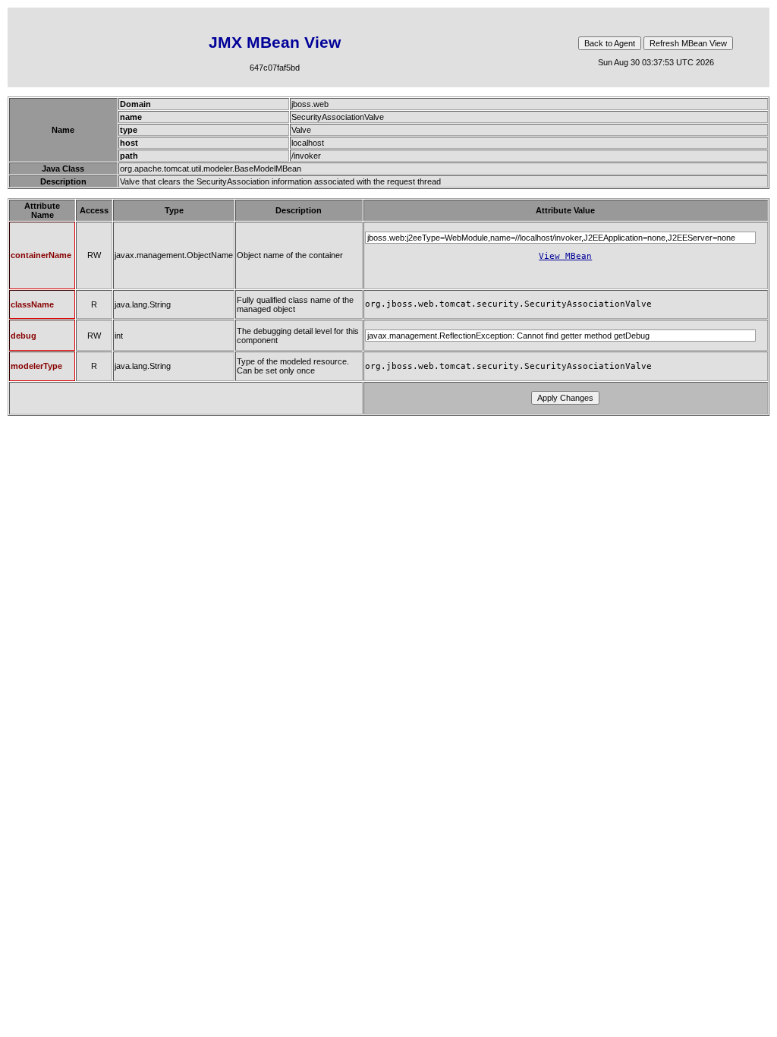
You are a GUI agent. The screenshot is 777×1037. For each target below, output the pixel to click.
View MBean (565, 256)
